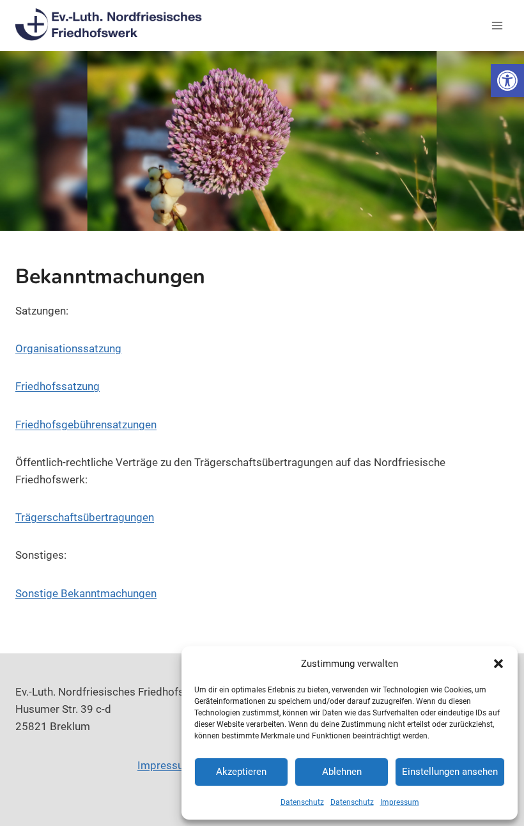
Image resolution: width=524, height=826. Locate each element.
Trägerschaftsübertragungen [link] (84, 517)
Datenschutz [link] (302, 802)
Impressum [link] (399, 802)
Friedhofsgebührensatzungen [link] (86, 424)
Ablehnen (342, 771)
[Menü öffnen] (497, 25)
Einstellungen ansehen (450, 771)
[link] (507, 80)
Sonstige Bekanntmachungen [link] (86, 593)
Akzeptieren (241, 771)
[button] (498, 663)
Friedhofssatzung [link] (57, 386)
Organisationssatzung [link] (68, 348)
